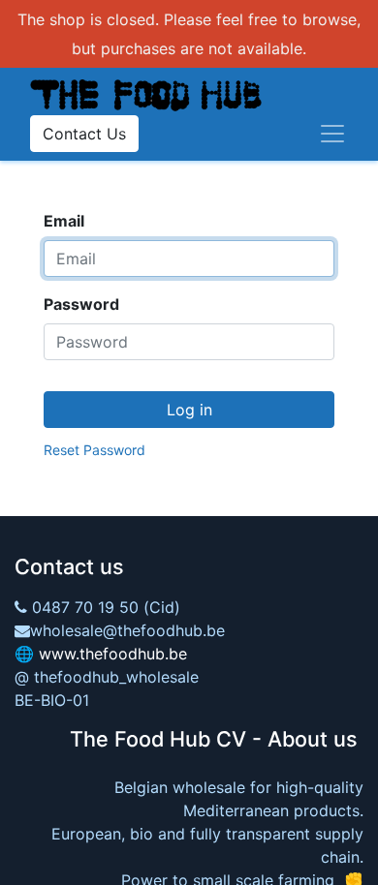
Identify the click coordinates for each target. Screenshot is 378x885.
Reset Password (94, 450)
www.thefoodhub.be (113, 653)
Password (81, 304)
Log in (189, 409)
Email (64, 220)
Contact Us (84, 133)
